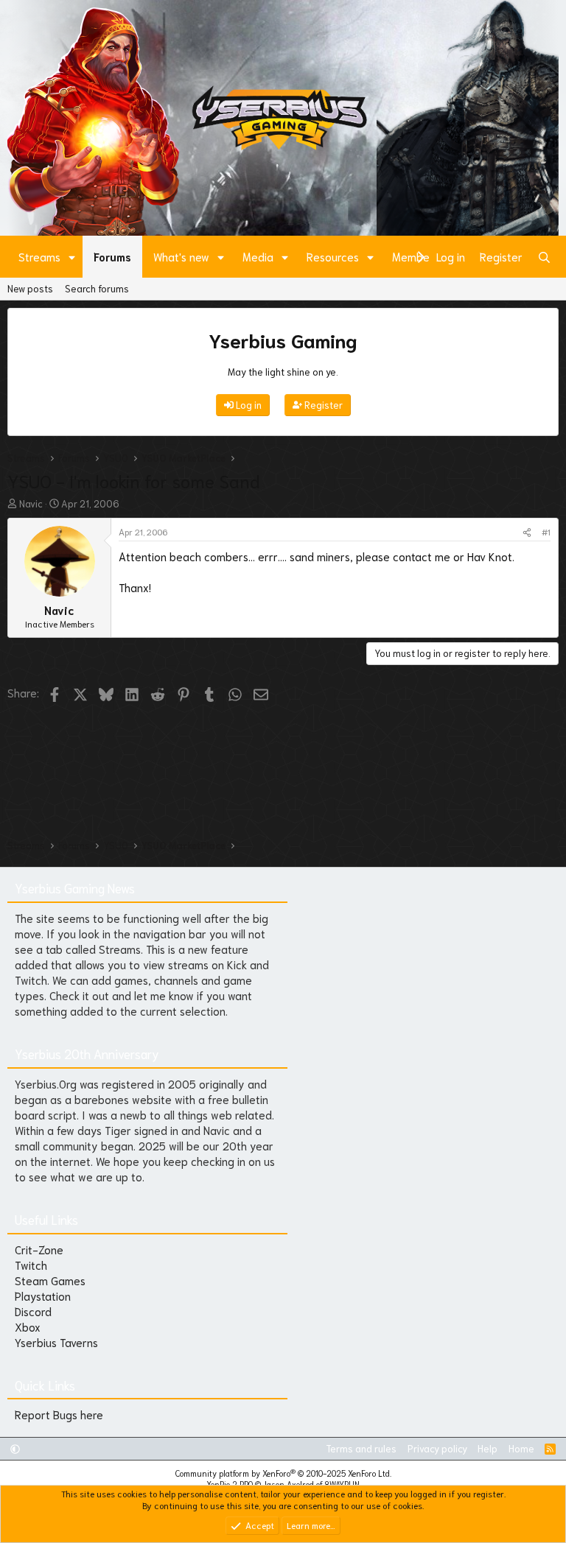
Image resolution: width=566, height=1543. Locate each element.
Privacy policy (437, 1448)
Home (521, 1448)
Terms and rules (361, 1448)
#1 (546, 531)
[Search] (544, 257)
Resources (333, 256)
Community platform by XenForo (283, 1473)
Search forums (97, 288)
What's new (181, 256)
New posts (30, 288)
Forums (112, 256)
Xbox (28, 1326)
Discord (33, 1311)
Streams (39, 256)
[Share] (527, 532)
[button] (72, 257)
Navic (31, 503)
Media (257, 256)
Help (487, 1448)
